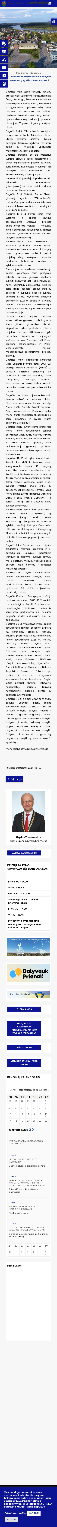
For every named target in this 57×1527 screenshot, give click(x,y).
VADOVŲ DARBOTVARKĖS (24, 852)
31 (34, 1101)
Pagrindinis (22, 72)
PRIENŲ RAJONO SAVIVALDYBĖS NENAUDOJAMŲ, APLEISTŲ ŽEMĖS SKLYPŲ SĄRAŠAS (24, 1028)
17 (10, 1120)
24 (10, 1245)
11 (15, 1114)
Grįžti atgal (16, 779)
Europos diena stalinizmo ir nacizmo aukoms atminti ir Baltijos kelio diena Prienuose (27, 1183)
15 (40, 1114)
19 (22, 1120)
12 (22, 1114)
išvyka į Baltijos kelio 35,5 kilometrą (24, 1160)
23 (46, 1120)
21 (34, 1120)
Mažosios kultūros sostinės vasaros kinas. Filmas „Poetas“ (27, 1228)
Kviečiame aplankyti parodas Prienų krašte (26, 1142)
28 (16, 1101)
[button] (54, 22)
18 (16, 1120)
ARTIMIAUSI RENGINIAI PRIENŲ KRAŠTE (24, 1063)
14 (34, 1114)
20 (28, 1120)
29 (22, 1101)
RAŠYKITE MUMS (24, 1047)
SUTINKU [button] (34, 1513)
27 (10, 1101)
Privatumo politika (16, 1513)
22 (40, 1120)
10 (10, 1114)
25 (16, 1245)
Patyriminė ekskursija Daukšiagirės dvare (22, 1207)
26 (22, 1245)
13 (28, 1114)
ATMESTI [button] (11, 1519)
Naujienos (35, 72)
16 (46, 1114)
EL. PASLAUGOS (24, 1009)
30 (28, 1101)
